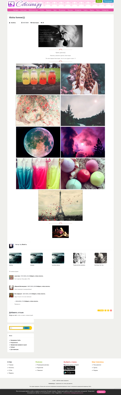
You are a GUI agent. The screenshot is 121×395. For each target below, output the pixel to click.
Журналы (48, 10)
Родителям (40, 367)
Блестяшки (23, 10)
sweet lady (17, 276)
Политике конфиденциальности (74, 392)
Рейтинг (13, 347)
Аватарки (15, 10)
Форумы (95, 370)
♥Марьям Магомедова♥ (20, 286)
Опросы (92, 10)
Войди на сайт (13, 315)
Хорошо (101, 392)
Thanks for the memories (79, 265)
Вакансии (40, 370)
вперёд (32, 265)
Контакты (11, 367)
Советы (86, 10)
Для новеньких (15, 349)
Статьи (42, 10)
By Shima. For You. (99, 265)
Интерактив (78, 10)
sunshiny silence (56, 265)
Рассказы (70, 10)
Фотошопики (62, 10)
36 (43, 22)
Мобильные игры (33, 10)
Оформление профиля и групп (19, 345)
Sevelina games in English (72, 365)
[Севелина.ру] (25, 8)
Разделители (14, 342)
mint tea (11, 265)
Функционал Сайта (16, 340)
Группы (95, 367)
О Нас (10, 370)
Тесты (97, 10)
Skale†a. (24, 244)
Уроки (55, 10)
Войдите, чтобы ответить (36, 276)
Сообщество (105, 10)
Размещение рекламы (43, 365)
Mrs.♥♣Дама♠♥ (18, 293)
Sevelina (13, 22)
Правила (11, 373)
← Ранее (100, 310)
